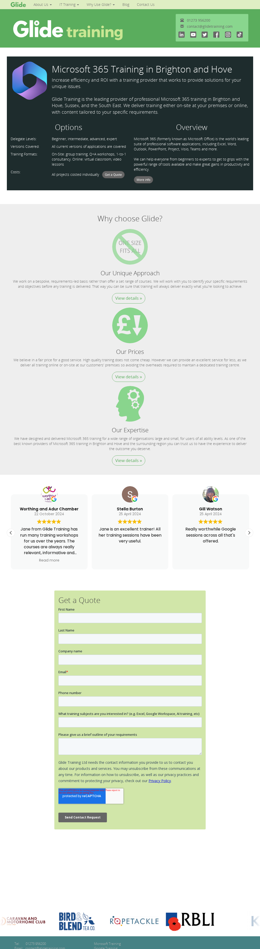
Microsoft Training (107, 943)
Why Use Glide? (99, 4)
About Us (41, 4)
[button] (249, 533)
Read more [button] (49, 560)
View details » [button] (128, 298)
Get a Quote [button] (113, 174)
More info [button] (143, 180)
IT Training (67, 4)
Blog (125, 4)
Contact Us (146, 4)
